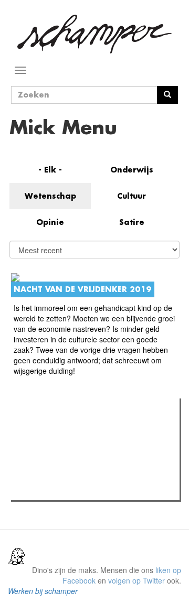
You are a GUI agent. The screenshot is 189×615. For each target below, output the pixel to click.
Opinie (50, 222)
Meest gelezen (47, 430)
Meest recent (105, 430)
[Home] (94, 34)
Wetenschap (50, 196)
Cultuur (131, 196)
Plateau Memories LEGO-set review (91, 489)
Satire (131, 222)
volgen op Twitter (136, 580)
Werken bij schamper (43, 591)
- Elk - (50, 170)
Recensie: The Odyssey (71, 451)
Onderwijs (131, 170)
